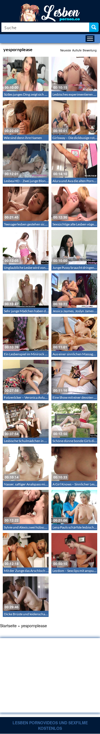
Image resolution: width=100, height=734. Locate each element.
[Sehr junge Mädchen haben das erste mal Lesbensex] (26, 290)
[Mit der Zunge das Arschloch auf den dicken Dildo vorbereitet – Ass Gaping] (26, 550)
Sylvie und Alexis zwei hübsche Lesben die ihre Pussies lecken (47, 527)
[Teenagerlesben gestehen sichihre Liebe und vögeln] (26, 204)
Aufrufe (77, 50)
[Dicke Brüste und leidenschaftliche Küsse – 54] (26, 593)
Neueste (65, 50)
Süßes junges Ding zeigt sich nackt (28, 94)
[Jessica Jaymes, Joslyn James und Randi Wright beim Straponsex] (74, 290)
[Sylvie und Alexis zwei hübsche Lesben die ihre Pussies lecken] (26, 507)
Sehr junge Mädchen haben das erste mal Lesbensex (41, 311)
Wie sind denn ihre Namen (23, 138)
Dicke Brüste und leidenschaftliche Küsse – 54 (37, 614)
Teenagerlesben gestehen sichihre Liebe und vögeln (41, 224)
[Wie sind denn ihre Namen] (26, 117)
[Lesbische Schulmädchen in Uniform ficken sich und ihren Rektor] (26, 420)
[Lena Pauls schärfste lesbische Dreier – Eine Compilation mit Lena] (74, 507)
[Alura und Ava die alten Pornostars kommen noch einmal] (74, 160)
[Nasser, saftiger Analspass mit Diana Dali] (26, 464)
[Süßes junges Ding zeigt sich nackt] (26, 74)
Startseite (8, 625)
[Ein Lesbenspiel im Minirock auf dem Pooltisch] (26, 334)
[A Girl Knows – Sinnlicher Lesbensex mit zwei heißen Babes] (74, 464)
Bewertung (90, 50)
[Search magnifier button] (94, 27)
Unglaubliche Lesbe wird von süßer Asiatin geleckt (40, 268)
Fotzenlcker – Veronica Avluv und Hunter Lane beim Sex (44, 397)
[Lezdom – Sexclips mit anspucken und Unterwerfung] (74, 550)
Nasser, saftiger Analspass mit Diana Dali (33, 484)
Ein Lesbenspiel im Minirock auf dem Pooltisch (37, 354)
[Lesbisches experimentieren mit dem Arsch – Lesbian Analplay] (74, 74)
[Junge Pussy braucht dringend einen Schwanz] (74, 247)
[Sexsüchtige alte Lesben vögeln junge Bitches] (74, 204)
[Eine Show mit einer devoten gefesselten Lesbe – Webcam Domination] (74, 377)
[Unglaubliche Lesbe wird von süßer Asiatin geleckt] (26, 247)
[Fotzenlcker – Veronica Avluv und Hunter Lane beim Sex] (26, 377)
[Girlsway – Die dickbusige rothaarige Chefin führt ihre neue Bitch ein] (74, 117)
